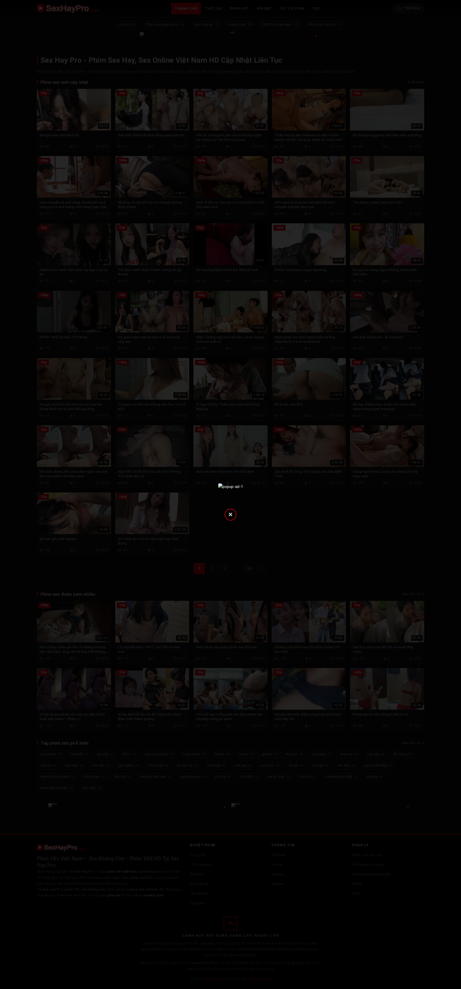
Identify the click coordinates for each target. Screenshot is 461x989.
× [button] (230, 514)
